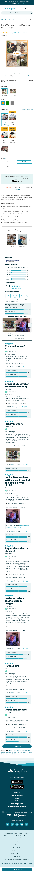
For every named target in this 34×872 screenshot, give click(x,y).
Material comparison (27, 109)
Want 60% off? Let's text (17, 806)
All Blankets (4, 20)
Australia (26, 835)
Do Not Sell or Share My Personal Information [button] (17, 859)
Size (2, 158)
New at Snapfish (17, 795)
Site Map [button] (16, 842)
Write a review (22, 33)
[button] (2, 8)
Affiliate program (17, 804)
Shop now (20, 3)
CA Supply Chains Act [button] (17, 853)
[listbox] (17, 134)
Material (4, 109)
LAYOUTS (4, 87)
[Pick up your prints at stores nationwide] (9, 815)
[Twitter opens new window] (27, 823)
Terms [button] (17, 845)
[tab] (18, 73)
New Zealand (17, 838)
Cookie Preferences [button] (17, 851)
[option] (4, 92)
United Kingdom (8, 835)
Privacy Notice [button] (17, 848)
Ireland (21, 833)
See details (17, 189)
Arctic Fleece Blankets (15, 20)
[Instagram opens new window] (13, 823)
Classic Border (22, 246)
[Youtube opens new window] (22, 823)
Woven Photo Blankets (15, 750)
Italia (26, 833)
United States (18, 835)
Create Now (17, 870)
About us (17, 792)
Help (17, 801)
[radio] (3, 103)
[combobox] (17, 12)
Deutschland (8, 833)
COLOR (3, 100)
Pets (24, 20)
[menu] (28, 76)
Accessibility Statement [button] (16, 856)
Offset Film (11, 246)
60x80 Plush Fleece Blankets (14, 752)
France (16, 833)
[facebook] (8, 823)
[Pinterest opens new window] (17, 823)
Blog (17, 798)
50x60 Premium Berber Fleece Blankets (14, 755)
